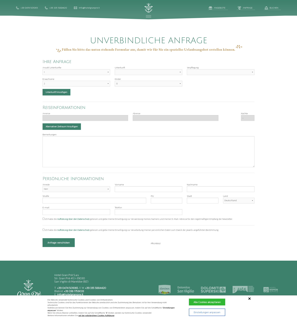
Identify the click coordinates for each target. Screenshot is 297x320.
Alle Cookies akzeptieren (207, 302)
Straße (46, 196)
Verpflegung (193, 67)
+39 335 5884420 (95, 288)
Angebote (219, 7)
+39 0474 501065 (67, 288)
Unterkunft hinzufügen (56, 92)
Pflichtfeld (155, 243)
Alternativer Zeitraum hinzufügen (62, 126)
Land (225, 196)
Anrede (46, 184)
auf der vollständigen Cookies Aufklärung (96, 315)
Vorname (119, 184)
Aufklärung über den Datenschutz (73, 219)
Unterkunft (120, 67)
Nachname (192, 184)
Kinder (118, 79)
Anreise (46, 113)
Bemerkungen (49, 134)
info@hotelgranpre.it (70, 294)
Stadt (189, 196)
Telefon (118, 207)
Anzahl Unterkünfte (52, 67)
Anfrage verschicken (58, 242)
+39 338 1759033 (74, 291)
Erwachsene (48, 79)
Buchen (274, 7)
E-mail (46, 207)
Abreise (136, 113)
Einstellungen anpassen (207, 312)
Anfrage (247, 7)
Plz (152, 196)
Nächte (244, 113)
